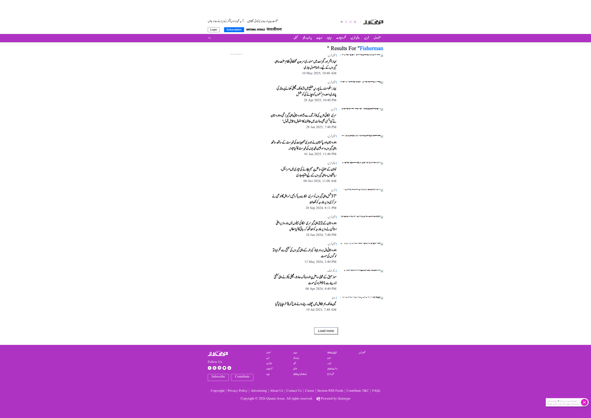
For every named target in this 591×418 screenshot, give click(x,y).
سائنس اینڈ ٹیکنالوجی (332, 368)
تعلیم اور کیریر (362, 352)
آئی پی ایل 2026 (332, 352)
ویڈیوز (268, 374)
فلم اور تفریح (330, 374)
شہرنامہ (329, 363)
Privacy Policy (237, 391)
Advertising (259, 391)
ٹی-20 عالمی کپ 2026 (300, 374)
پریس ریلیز (296, 358)
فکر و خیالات (269, 368)
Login (213, 29)
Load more (326, 331)
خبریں (267, 358)
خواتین (295, 368)
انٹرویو (329, 358)
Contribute (242, 376)
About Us (276, 391)
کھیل (294, 363)
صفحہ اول (268, 352)
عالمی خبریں (269, 363)
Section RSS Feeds (330, 391)
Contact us (294, 391)
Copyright (217, 391)
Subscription (234, 29)
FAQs (376, 391)
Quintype (344, 398)
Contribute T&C (358, 391)
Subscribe (218, 376)
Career (309, 391)
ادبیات (295, 352)
